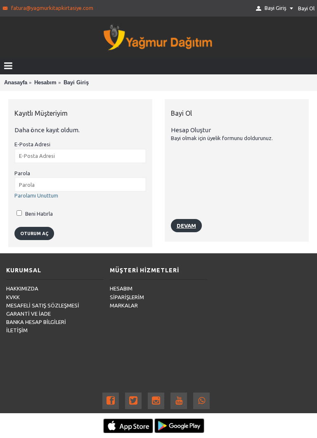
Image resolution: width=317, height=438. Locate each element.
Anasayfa (15, 82)
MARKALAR (124, 305)
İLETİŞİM (17, 330)
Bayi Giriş (76, 82)
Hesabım (45, 82)
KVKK (13, 297)
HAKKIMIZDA (22, 288)
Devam (186, 226)
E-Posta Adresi (32, 144)
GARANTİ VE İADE (28, 314)
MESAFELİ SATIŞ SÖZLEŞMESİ (42, 305)
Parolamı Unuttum (36, 195)
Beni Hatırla (38, 214)
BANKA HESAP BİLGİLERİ (36, 322)
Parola (22, 173)
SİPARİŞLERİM (127, 297)
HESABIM (121, 288)
